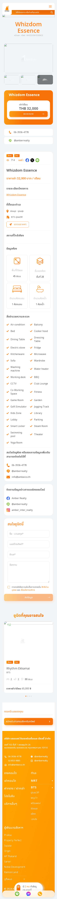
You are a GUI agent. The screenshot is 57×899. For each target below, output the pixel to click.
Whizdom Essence (16, 195)
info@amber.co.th (16, 764)
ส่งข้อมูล (29, 597)
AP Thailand (10, 856)
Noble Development (14, 867)
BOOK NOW (28, 114)
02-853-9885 (14, 760)
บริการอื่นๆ (10, 804)
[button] (28, 58)
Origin (7, 851)
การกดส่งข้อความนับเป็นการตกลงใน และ (30, 589)
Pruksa (7, 835)
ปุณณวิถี (35, 792)
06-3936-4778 (14, 756)
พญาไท (34, 798)
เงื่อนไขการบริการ (28, 590)
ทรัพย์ (23, 35)
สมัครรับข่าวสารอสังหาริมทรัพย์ (20, 721)
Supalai (8, 846)
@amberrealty (41, 756)
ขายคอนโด (10, 773)
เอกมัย (34, 819)
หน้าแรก (17, 35)
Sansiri (7, 861)
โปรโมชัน (9, 796)
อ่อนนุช (34, 808)
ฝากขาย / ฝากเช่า (14, 788)
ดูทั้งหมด (14, 879)
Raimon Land (11, 872)
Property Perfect (12, 840)
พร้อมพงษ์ (36, 803)
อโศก (33, 814)
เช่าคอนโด (10, 781)
